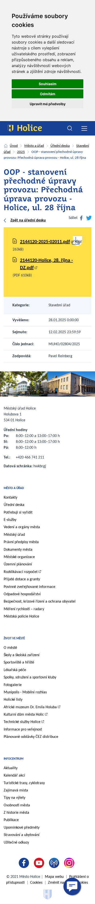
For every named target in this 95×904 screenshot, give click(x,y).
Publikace (11, 820)
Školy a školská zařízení (21, 655)
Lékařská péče (15, 670)
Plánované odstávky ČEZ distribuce (31, 737)
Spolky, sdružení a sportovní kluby (30, 677)
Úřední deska (60, 146)
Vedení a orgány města (22, 527)
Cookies (36, 883)
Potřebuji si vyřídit (18, 513)
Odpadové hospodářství (22, 594)
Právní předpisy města (21, 542)
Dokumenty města (18, 550)
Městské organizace (19, 557)
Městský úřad (14, 535)
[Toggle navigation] (84, 128)
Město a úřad (34, 146)
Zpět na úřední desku (28, 220)
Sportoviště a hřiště (19, 662)
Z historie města (16, 813)
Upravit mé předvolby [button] (48, 104)
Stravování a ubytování (21, 835)
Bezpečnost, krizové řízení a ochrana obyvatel (40, 602)
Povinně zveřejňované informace (29, 587)
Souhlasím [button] (48, 84)
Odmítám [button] (47, 94)
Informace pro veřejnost (23, 730)
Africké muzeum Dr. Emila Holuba (30, 707)
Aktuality (11, 768)
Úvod (14, 146)
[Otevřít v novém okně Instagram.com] (70, 863)
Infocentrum (13, 758)
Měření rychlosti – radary (24, 609)
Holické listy (13, 700)
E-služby (10, 520)
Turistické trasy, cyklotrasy (24, 783)
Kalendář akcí (14, 776)
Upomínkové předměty (21, 828)
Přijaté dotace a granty (22, 579)
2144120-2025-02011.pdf (45, 242)
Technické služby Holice (22, 722)
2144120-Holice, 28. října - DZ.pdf (46, 264)
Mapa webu (54, 877)
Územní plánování (18, 564)
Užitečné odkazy (16, 843)
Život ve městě (14, 638)
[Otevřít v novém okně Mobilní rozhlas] (55, 863)
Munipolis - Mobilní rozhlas (25, 692)
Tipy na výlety (14, 798)
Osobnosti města (17, 805)
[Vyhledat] (70, 128)
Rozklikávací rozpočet (21, 572)
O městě (10, 648)
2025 (21, 152)
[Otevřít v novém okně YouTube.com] (40, 863)
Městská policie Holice (21, 616)
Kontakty (10, 498)
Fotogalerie (13, 685)
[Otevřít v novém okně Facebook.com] (25, 863)
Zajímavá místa (16, 790)
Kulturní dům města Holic (24, 715)
